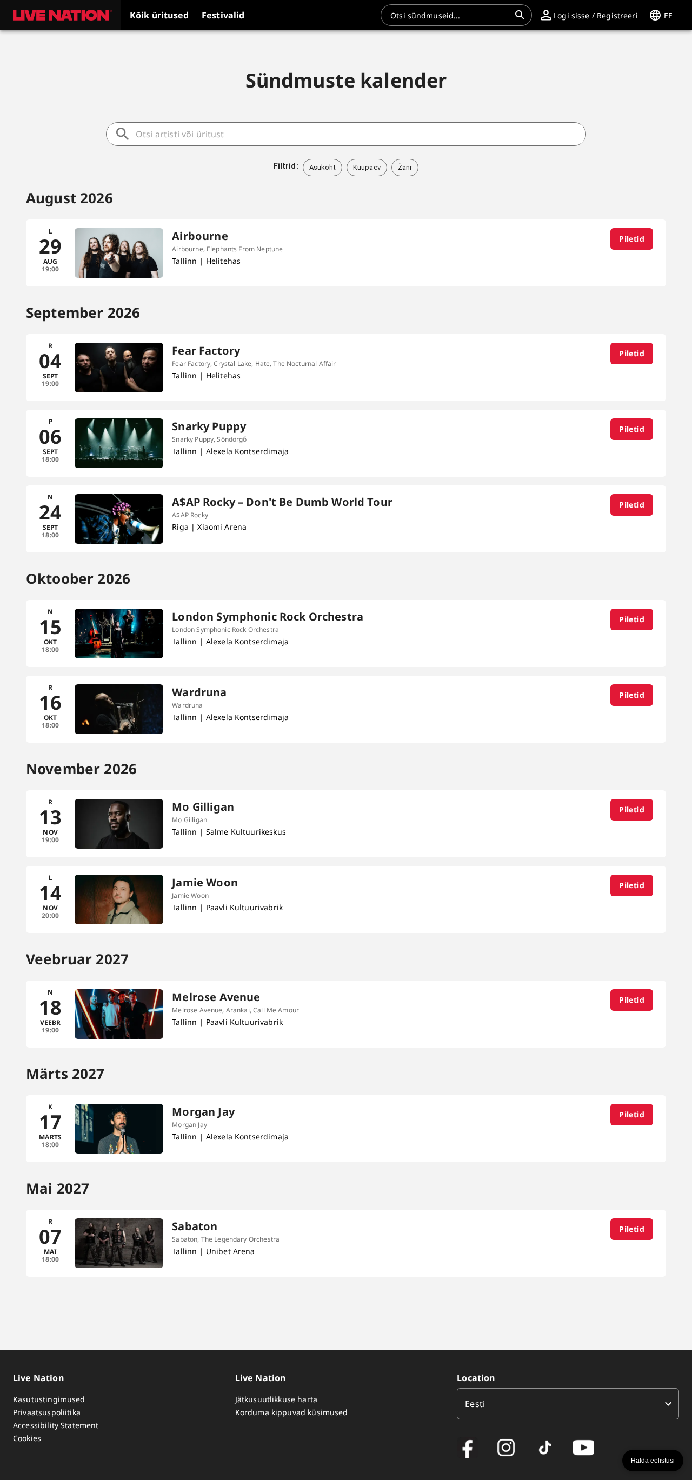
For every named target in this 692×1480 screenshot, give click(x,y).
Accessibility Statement (55, 1425)
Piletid (631, 239)
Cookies (27, 1438)
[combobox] (450, 15)
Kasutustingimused (49, 1399)
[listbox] (567, 1404)
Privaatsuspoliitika (47, 1412)
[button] (60, 15)
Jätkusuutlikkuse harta (276, 1399)
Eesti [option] (475, 1404)
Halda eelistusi (653, 1460)
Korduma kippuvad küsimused (291, 1412)
